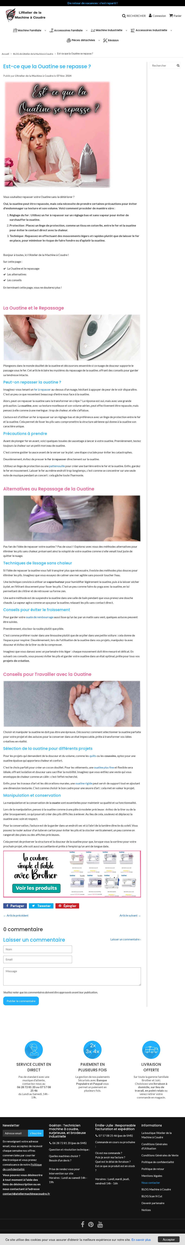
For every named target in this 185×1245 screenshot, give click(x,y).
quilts (92, 755)
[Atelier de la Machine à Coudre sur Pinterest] (91, 1225)
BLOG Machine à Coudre (156, 1189)
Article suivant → (130, 915)
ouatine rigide (83, 783)
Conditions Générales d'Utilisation (154, 1146)
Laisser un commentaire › (125, 939)
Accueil (5, 53)
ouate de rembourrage (39, 617)
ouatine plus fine (104, 767)
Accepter (169, 1239)
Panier (178, 15)
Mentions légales (151, 1175)
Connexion (159, 15)
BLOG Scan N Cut (151, 1196)
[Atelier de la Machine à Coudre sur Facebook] (83, 1225)
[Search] (178, 65)
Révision (113, 40)
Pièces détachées (83, 40)
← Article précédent (15, 915)
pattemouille (57, 466)
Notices (146, 1210)
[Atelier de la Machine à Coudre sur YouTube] (100, 1225)
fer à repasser (42, 389)
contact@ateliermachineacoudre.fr (26, 1193)
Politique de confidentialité (157, 1162)
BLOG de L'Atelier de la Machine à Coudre (33, 53)
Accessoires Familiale (68, 30)
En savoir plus (141, 1239)
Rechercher (136, 15)
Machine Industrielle (108, 30)
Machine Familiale (29, 30)
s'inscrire (35, 1133)
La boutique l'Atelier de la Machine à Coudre (156, 1135)
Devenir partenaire (152, 1203)
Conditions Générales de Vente (159, 1155)
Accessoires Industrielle (151, 30)
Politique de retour (152, 1168)
